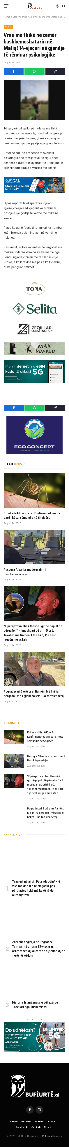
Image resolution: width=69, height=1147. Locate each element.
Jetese (35, 1126)
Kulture (22, 1126)
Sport (48, 1126)
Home (7, 16)
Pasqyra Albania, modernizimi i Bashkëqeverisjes (25, 572)
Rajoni (26, 1121)
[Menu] (6, 6)
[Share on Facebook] (14, 71)
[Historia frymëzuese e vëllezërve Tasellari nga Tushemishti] (34, 979)
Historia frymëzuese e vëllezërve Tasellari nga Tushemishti (35, 1004)
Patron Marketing (52, 1135)
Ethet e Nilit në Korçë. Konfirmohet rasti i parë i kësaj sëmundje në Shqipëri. (32, 515)
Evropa (39, 1121)
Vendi (8, 26)
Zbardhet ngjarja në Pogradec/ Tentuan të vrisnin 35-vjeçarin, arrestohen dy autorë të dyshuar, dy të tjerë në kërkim (38, 948)
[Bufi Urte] (34, 6)
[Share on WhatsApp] (34, 71)
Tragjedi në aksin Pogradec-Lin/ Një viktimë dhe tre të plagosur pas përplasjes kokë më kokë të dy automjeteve (36, 888)
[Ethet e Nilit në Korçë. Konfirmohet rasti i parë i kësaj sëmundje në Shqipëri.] (34, 490)
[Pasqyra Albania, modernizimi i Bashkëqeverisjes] (34, 547)
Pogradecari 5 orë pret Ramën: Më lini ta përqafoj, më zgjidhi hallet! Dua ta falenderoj (34, 693)
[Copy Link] (55, 71)
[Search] (63, 6)
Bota (51, 1121)
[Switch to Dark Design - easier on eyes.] (57, 6)
